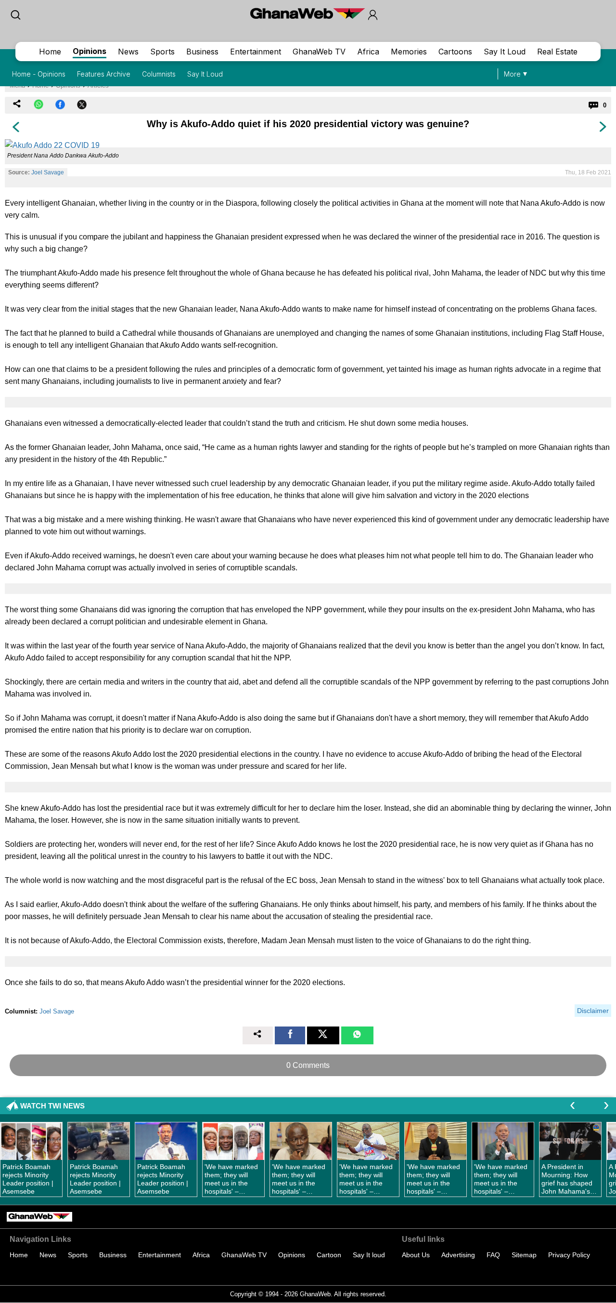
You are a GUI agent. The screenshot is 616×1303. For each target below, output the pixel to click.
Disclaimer (593, 1010)
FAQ (493, 1255)
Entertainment (255, 51)
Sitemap (524, 1255)
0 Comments (308, 1065)
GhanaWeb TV (319, 51)
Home (50, 51)
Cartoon (329, 1255)
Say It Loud (505, 51)
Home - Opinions (38, 74)
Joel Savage (47, 172)
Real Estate (557, 51)
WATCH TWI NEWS (52, 1106)
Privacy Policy (569, 1255)
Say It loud (369, 1255)
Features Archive (103, 74)
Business (202, 51)
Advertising (458, 1255)
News (128, 51)
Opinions (89, 51)
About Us (416, 1255)
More (512, 74)
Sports (162, 51)
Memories (409, 51)
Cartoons (455, 51)
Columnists (159, 74)
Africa (368, 51)
